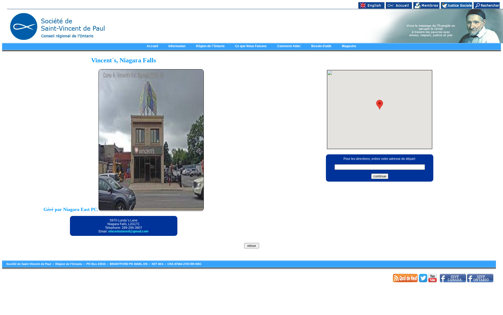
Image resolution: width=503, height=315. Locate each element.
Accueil (152, 46)
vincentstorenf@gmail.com (128, 231)
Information (176, 46)
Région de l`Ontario (210, 46)
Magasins (349, 46)
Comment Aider (289, 46)
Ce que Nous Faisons (251, 46)
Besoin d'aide (321, 46)
